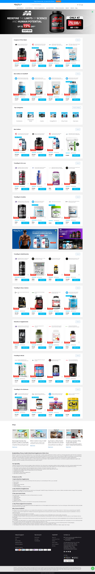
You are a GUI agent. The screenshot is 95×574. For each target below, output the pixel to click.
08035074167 (71, 538)
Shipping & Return (18, 542)
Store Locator (54, 542)
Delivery (53, 540)
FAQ (16, 539)
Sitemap (53, 545)
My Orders (37, 539)
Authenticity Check (55, 539)
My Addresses (37, 540)
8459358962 (68, 540)
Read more (14, 447)
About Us (54, 537)
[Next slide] (83, 54)
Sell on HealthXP (55, 544)
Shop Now (58, 1)
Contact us (17, 537)
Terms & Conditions (19, 544)
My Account (37, 537)
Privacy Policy (18, 540)
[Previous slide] (12, 54)
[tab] (45, 33)
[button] (78, 4)
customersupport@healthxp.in (74, 537)
